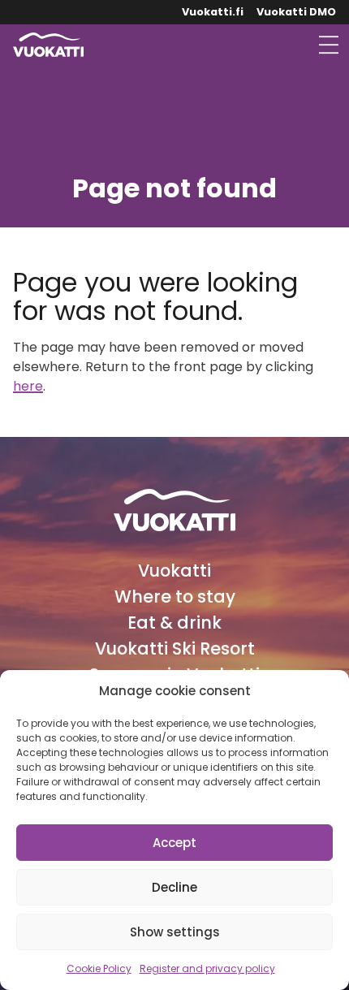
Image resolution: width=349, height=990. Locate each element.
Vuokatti (174, 570)
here (28, 386)
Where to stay (174, 596)
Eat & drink (174, 622)
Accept (174, 842)
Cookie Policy (99, 968)
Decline (174, 887)
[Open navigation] (328, 44)
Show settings (175, 931)
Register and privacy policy (207, 968)
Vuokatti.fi (212, 12)
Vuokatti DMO (296, 12)
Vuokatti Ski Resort (175, 648)
